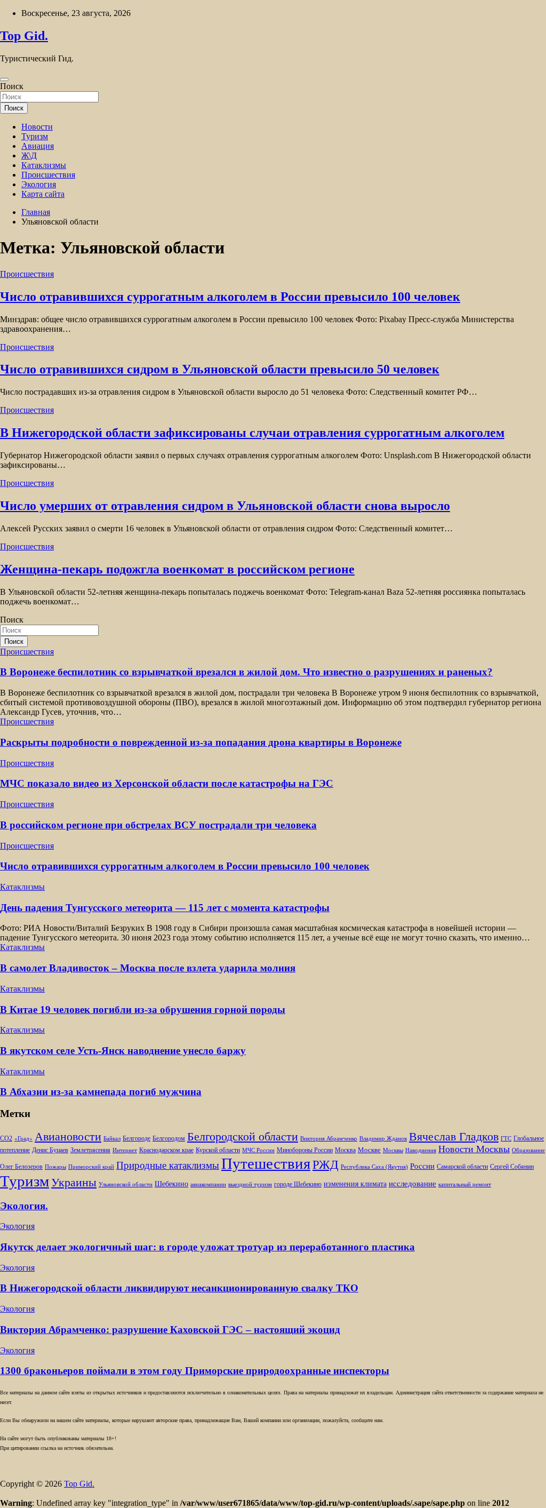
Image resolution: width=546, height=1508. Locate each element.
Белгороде (136, 1138)
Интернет (125, 1150)
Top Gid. (24, 36)
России (422, 1165)
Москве (369, 1150)
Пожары (55, 1167)
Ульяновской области (125, 1184)
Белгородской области (242, 1136)
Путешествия (265, 1163)
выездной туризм (250, 1184)
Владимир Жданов (383, 1139)
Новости (37, 126)
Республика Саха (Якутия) (374, 1167)
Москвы (393, 1150)
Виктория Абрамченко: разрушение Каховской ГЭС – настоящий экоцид (170, 1329)
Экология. (24, 1205)
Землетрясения (90, 1150)
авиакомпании (208, 1184)
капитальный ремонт (464, 1184)
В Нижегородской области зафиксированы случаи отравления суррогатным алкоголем (252, 433)
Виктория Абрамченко (328, 1139)
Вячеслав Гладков (454, 1136)
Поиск (11, 86)
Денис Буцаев (50, 1150)
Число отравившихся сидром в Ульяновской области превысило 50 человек (219, 369)
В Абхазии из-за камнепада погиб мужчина (101, 1091)
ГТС (506, 1139)
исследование (412, 1183)
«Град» (23, 1139)
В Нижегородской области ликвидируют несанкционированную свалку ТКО (179, 1288)
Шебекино (171, 1184)
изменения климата (355, 1183)
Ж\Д (29, 155)
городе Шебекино (298, 1184)
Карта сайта (43, 193)
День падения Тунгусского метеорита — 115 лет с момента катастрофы (165, 907)
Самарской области (462, 1166)
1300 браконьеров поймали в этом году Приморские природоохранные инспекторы (194, 1370)
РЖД (325, 1164)
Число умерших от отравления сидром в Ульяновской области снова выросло (225, 506)
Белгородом (168, 1138)
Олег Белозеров (21, 1166)
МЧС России (258, 1150)
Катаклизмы (43, 165)
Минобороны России (305, 1150)
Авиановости (68, 1136)
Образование (528, 1150)
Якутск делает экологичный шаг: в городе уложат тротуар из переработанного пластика (207, 1246)
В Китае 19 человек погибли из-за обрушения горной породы (142, 1009)
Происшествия (48, 174)
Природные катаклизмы (167, 1165)
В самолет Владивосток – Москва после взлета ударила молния (147, 968)
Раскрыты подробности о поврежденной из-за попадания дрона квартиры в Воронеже (201, 742)
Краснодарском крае (166, 1150)
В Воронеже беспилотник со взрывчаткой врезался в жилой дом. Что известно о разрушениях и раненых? (246, 671)
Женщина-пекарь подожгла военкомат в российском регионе (177, 569)
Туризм (34, 136)
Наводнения (420, 1150)
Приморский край (91, 1167)
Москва (345, 1150)
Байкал (112, 1139)
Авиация (37, 145)
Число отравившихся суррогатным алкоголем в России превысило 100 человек (230, 297)
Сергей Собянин (512, 1166)
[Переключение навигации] (4, 79)
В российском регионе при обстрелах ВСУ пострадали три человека (158, 825)
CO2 (6, 1138)
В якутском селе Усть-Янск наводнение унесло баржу (123, 1050)
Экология (38, 184)
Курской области (218, 1150)
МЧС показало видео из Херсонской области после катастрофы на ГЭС (166, 783)
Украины (74, 1182)
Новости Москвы (474, 1149)
